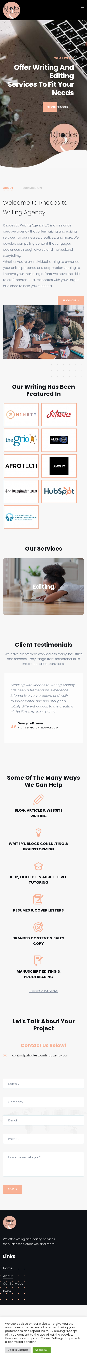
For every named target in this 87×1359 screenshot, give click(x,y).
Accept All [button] (41, 1350)
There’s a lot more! (43, 1064)
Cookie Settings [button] (17, 1350)
